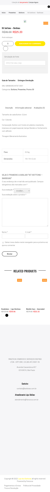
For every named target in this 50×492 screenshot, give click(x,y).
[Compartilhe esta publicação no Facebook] (18, 98)
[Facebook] (20, 408)
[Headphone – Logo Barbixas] (12, 291)
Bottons (21, 13)
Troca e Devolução (11, 488)
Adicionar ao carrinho (30, 44)
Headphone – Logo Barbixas (11, 309)
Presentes (12, 13)
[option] (25, 21)
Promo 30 (30, 89)
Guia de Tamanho (8, 80)
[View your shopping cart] (47, 8)
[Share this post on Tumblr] (32, 98)
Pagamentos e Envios (12, 486)
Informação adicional (23, 108)
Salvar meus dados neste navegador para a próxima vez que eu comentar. (25, 243)
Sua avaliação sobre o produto (14, 195)
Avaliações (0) (39, 108)
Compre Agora (33, 2)
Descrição (9, 108)
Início (4, 13)
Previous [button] (4, 295)
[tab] (9, 108)
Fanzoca (29, 481)
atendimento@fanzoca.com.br (26, 400)
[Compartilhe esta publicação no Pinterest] (27, 98)
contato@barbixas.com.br (27, 388)
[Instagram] (30, 408)
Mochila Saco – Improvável (35, 309)
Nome (5, 232)
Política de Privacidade (32, 486)
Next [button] (46, 295)
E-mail (28, 232)
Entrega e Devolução (26, 80)
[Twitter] (25, 408)
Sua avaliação (8, 190)
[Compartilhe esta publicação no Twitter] (23, 98)
